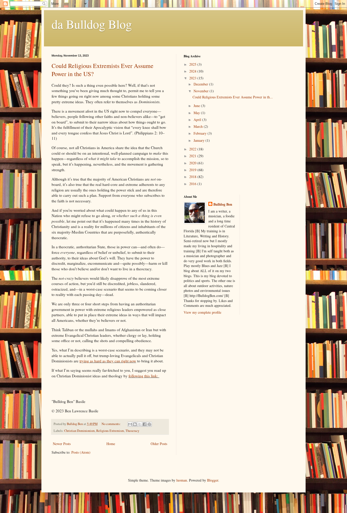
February (201, 133)
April (198, 119)
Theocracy (132, 431)
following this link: (143, 375)
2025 (193, 64)
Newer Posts (62, 443)
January (200, 140)
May (197, 112)
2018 (193, 176)
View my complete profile (202, 312)
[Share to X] (139, 424)
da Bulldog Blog (92, 24)
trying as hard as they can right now (108, 360)
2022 (193, 149)
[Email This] (130, 424)
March (199, 126)
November (202, 91)
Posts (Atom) (80, 452)
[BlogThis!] (134, 424)
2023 (193, 78)
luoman (181, 480)
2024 (193, 71)
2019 (193, 169)
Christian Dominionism (79, 431)
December (201, 84)
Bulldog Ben (222, 204)
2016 (193, 183)
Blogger (212, 480)
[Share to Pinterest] (149, 424)
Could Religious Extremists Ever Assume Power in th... (233, 97)
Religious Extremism (110, 431)
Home (110, 443)
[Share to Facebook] (144, 424)
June (197, 105)
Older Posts (159, 443)
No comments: (111, 424)
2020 (193, 163)
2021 (193, 155)
